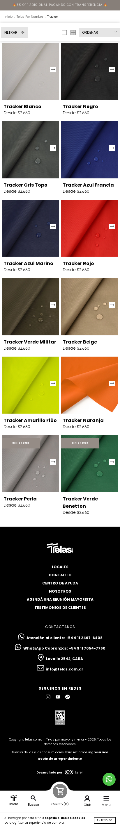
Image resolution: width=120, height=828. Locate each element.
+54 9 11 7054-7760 (87, 648)
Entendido (104, 820)
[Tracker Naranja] (89, 385)
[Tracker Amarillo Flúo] (30, 385)
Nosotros (60, 591)
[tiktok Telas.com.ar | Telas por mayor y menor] (67, 697)
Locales (60, 566)
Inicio (8, 17)
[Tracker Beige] (89, 306)
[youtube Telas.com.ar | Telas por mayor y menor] (58, 697)
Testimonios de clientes (60, 607)
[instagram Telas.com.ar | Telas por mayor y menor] (48, 697)
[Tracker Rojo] (89, 228)
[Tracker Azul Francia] (89, 149)
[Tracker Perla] (30, 463)
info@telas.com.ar (64, 669)
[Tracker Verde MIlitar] (30, 306)
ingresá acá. (98, 752)
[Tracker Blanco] (30, 71)
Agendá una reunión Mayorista (60, 599)
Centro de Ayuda (60, 583)
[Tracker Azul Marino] (30, 228)
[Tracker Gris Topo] (30, 149)
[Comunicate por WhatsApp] (109, 779)
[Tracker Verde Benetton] (89, 463)
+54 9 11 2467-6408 (84, 637)
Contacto (60, 575)
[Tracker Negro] (89, 71)
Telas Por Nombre (30, 17)
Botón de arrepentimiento (60, 759)
